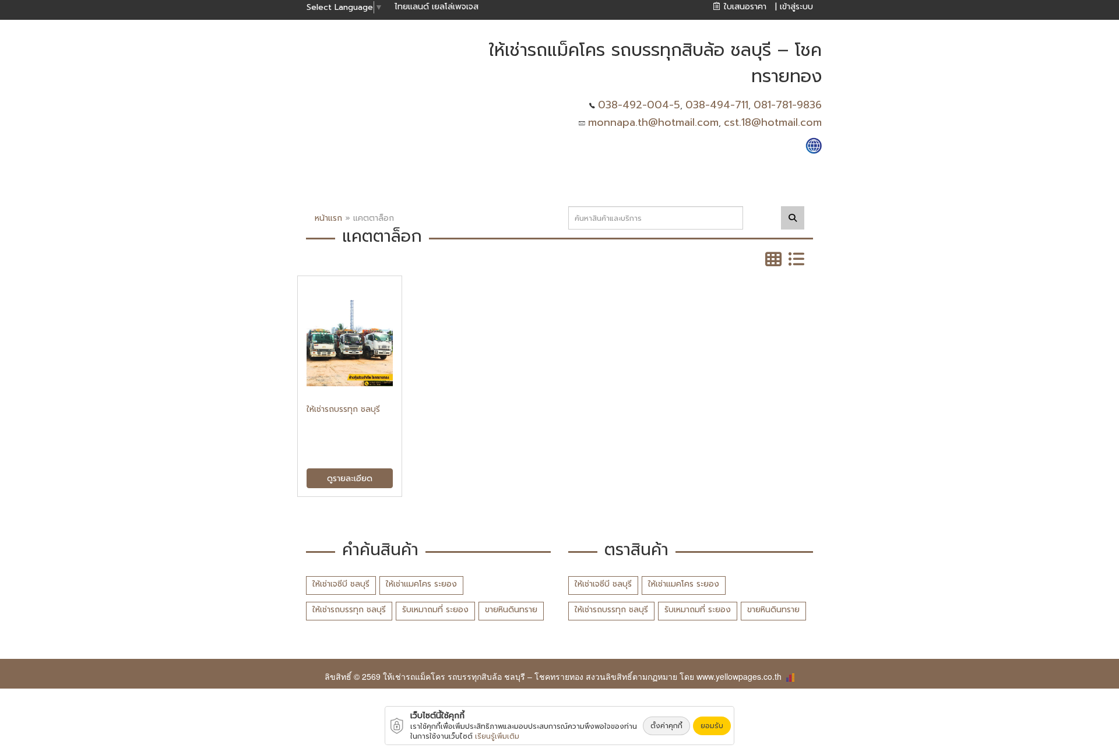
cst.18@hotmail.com (773, 122)
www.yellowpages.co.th (739, 676)
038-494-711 (716, 105)
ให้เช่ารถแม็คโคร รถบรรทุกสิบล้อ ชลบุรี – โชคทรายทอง (483, 676)
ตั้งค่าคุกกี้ (666, 726)
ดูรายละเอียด (349, 478)
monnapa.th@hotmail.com (653, 122)
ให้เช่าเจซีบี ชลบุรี (341, 584)
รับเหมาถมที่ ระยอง (435, 610)
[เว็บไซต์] (813, 145)
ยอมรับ (712, 726)
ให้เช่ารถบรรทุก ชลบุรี (349, 610)
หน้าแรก (328, 218)
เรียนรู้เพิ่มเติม (497, 736)
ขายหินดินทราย (511, 610)
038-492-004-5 (639, 105)
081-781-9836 (788, 105)
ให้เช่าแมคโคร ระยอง (421, 584)
